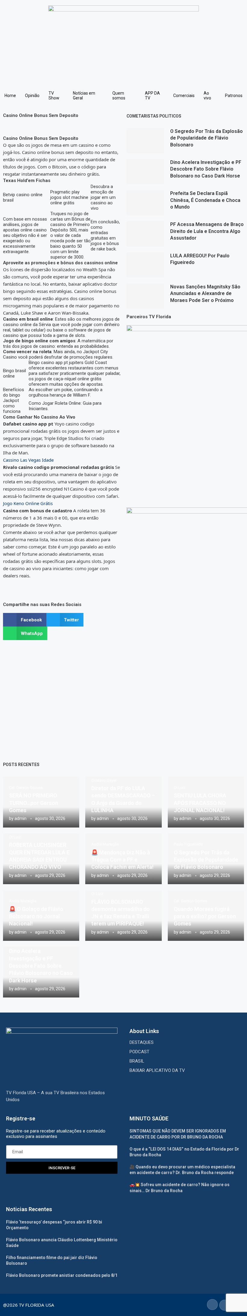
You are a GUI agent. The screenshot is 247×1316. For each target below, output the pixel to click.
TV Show (53, 95)
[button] (24, 620)
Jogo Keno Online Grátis (28, 503)
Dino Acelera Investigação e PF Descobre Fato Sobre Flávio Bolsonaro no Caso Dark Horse (205, 169)
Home (10, 95)
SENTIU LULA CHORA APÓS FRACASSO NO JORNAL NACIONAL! (200, 802)
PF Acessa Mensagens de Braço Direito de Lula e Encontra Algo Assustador (207, 231)
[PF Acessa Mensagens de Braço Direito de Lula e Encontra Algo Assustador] (145, 233)
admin (20, 818)
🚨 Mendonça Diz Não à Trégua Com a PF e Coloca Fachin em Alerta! (122, 859)
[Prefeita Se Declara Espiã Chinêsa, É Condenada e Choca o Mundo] (145, 202)
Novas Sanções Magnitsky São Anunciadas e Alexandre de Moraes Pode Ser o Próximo (205, 293)
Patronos (233, 95)
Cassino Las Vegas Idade (28, 460)
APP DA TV (152, 95)
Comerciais (184, 95)
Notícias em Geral (84, 95)
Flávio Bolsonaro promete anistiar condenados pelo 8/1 (61, 1275)
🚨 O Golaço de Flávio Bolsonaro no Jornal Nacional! (36, 916)
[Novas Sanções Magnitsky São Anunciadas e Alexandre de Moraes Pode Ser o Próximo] (145, 296)
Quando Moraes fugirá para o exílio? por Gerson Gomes (205, 916)
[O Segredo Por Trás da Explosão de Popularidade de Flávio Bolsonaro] (145, 140)
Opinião (32, 95)
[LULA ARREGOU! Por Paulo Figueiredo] (145, 265)
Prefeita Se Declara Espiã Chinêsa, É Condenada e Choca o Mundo (205, 200)
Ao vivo (207, 95)
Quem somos (118, 95)
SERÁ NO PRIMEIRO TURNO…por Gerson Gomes (33, 802)
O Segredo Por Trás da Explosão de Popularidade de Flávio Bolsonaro (206, 138)
